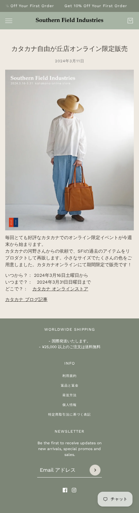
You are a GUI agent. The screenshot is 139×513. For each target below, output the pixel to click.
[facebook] (65, 490)
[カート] (130, 20)
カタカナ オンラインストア (60, 288)
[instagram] (74, 490)
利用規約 (69, 375)
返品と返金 (70, 385)
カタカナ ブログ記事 (26, 299)
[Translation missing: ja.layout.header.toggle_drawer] (8, 21)
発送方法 (69, 395)
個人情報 (69, 405)
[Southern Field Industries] (69, 20)
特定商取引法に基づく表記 (69, 414)
